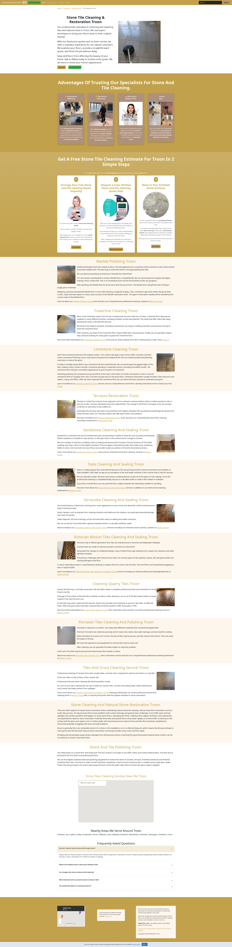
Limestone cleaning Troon (86, 383)
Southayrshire (76, 8)
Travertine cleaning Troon (95, 340)
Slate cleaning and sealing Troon (111, 487)
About (61, 3)
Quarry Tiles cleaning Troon (95, 610)
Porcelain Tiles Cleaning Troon (88, 655)
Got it (144, 944)
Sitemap (140, 930)
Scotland (66, 8)
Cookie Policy (151, 928)
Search (226, 3)
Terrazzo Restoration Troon (109, 418)
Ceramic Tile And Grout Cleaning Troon (92, 692)
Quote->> (165, 340)
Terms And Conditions (163, 928)
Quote (60, 386)
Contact (67, 3)
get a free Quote (105, 420)
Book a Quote (156, 301)
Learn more (136, 944)
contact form (108, 916)
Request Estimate (116, 249)
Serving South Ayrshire (11, 2)
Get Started (76, 247)
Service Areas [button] (52, 3)
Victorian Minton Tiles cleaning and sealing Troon (96, 571)
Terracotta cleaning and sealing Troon (91, 527)
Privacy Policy (142, 928)
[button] (34, 2)
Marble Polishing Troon (83, 301)
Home (44, 2)
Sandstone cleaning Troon (87, 452)
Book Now (155, 246)
